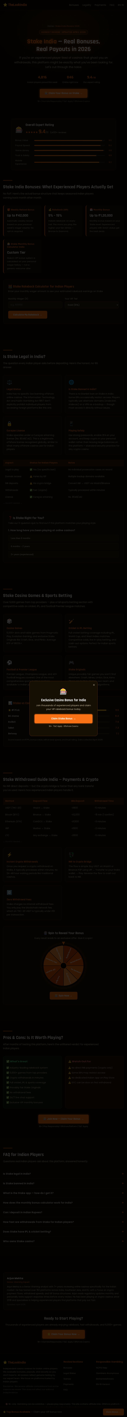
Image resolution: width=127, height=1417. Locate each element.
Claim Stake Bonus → (63, 718)
